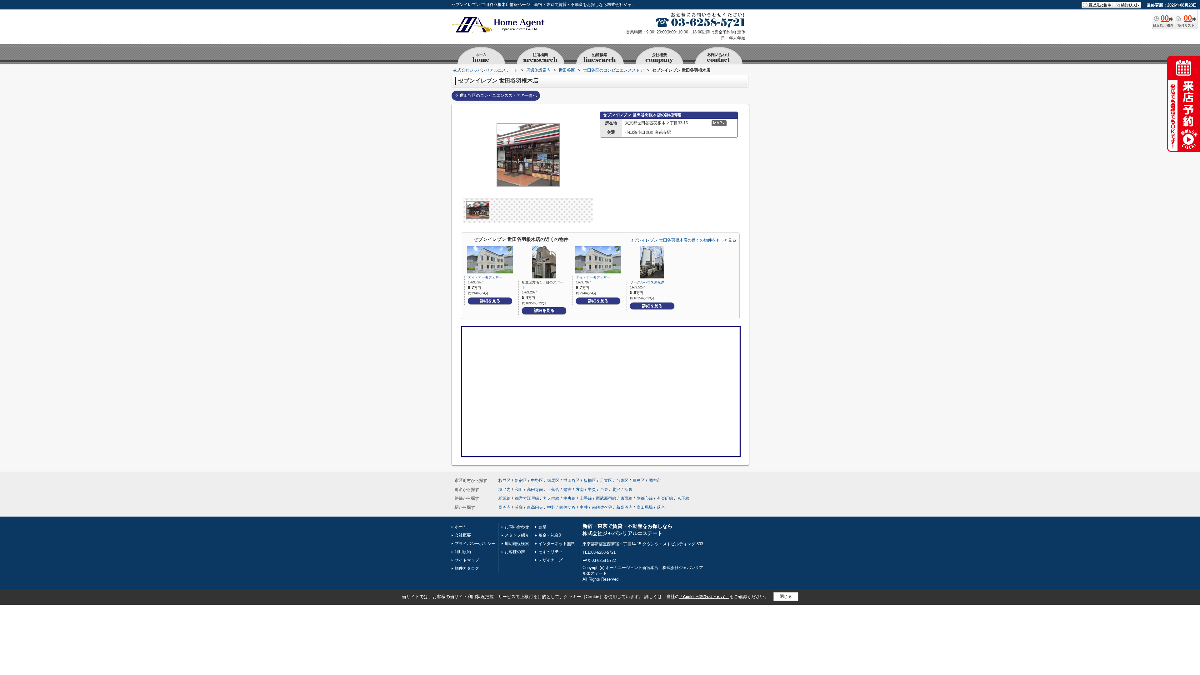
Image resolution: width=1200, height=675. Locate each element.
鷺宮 (567, 489)
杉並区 (504, 480)
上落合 (553, 489)
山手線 (586, 498)
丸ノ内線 (551, 498)
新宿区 (521, 480)
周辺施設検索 (517, 543)
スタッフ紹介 (517, 535)
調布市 (655, 480)
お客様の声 (515, 551)
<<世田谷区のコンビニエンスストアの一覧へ (496, 95)
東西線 (626, 498)
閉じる (786, 596)
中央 (592, 489)
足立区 (606, 480)
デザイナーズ (550, 560)
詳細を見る (490, 300)
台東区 (622, 480)
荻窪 (519, 507)
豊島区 (638, 480)
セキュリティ (550, 551)
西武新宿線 (606, 498)
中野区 (537, 480)
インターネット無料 (556, 543)
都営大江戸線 (527, 498)
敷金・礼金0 (549, 535)
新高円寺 (624, 507)
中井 (584, 507)
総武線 (504, 498)
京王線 (683, 498)
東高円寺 (535, 507)
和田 (519, 489)
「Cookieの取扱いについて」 (704, 597)
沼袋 (628, 489)
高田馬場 (645, 507)
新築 (542, 526)
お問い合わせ (517, 526)
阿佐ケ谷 (567, 507)
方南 (580, 489)
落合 (661, 507)
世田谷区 (571, 480)
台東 (604, 489)
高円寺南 (535, 489)
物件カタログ (467, 568)
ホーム (461, 526)
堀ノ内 (504, 489)
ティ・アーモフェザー (485, 277)
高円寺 (504, 507)
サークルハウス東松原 (647, 282)
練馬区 (553, 480)
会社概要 (463, 535)
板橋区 (590, 480)
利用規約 (463, 551)
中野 (551, 507)
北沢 (616, 489)
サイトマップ (467, 560)
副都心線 (645, 498)
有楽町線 (665, 498)
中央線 (569, 498)
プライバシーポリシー (475, 543)
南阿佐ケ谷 (602, 507)
